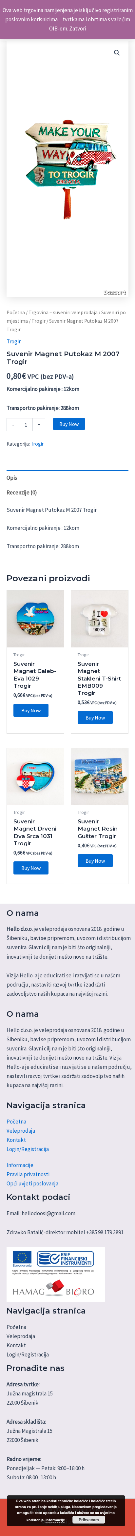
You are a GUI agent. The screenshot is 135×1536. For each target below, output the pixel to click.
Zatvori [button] (77, 28)
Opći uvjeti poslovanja (32, 1183)
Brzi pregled (35, 640)
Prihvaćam (89, 1520)
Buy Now (69, 424)
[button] (117, 53)
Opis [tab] (12, 477)
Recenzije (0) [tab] (22, 492)
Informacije (20, 1165)
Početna (16, 312)
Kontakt (16, 1139)
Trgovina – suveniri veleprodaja (63, 312)
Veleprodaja (21, 1130)
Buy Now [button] (31, 710)
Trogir (38, 321)
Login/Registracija (28, 1149)
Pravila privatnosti (28, 1174)
